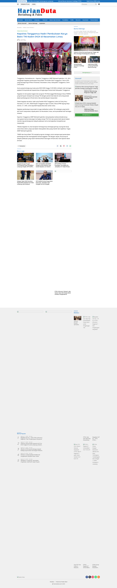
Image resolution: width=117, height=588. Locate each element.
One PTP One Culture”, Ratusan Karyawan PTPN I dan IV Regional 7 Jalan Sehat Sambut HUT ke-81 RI (77, 566)
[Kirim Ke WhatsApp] (70, 146)
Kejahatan (42, 23)
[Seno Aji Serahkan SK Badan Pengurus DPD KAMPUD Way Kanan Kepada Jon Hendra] (44, 157)
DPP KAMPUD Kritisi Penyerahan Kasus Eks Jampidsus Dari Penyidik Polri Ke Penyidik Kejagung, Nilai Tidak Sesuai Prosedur (44, 183)
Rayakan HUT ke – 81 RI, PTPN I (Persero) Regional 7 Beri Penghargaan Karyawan (31, 438)
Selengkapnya (86, 72)
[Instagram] (92, 577)
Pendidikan (65, 20)
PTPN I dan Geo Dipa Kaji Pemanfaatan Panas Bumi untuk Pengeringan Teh (86, 438)
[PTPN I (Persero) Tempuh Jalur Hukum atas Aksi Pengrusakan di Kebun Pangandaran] (63, 230)
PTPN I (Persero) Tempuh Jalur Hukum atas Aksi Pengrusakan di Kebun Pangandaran (63, 293)
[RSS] (98, 577)
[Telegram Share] (67, 146)
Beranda (20, 20)
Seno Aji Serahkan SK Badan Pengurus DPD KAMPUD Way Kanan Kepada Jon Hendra (43, 165)
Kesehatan (85, 20)
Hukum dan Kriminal (55, 20)
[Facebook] (87, 577)
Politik (72, 20)
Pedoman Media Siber (61, 581)
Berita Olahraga (33, 23)
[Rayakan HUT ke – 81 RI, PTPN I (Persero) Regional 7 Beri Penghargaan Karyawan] (96, 376)
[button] (96, 4)
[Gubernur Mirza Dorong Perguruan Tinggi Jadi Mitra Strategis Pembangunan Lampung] (87, 43)
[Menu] (18, 4)
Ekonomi (78, 20)
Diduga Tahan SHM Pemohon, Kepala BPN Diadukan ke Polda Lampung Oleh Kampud (25, 183)
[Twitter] (90, 577)
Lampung (36, 20)
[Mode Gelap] (99, 4)
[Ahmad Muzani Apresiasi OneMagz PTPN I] (80, 59)
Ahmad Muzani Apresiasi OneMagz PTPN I (55, 1)
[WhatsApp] (95, 577)
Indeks (33, 4)
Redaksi (52, 581)
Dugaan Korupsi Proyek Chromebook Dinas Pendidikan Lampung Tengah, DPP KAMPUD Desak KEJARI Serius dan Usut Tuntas (25, 165)
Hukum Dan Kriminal (22, 31)
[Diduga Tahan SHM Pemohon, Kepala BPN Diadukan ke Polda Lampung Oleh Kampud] (25, 175)
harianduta (22, 39)
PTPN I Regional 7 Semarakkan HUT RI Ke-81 (86, 566)
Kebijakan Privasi (25, 4)
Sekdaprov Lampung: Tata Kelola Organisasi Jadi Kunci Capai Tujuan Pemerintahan (30, 461)
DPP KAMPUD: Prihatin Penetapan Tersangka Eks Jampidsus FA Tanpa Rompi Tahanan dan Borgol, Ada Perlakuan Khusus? (62, 165)
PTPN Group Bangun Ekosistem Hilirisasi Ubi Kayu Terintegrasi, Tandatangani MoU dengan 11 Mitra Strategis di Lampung (96, 566)
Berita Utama (28, 20)
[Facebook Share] (57, 146)
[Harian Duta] (37, 12)
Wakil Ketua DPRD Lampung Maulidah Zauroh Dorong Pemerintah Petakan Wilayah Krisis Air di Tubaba (93, 66)
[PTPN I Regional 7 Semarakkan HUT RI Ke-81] (87, 503)
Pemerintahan (94, 20)
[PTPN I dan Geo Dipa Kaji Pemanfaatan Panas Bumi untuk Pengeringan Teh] (87, 376)
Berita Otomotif (22, 23)
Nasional (45, 20)
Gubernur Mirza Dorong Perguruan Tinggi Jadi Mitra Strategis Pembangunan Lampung (86, 53)
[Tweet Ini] (61, 146)
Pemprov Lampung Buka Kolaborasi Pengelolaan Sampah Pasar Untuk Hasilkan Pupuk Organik (30, 455)
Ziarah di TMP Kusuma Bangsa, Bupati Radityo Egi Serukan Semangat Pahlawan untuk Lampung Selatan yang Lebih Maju (32, 449)
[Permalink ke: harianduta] (18, 40)
